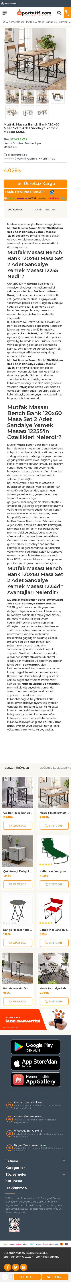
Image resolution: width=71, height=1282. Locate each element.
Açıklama (15, 209)
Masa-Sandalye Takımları (53, 21)
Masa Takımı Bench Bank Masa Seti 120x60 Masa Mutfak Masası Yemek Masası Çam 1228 (55, 812)
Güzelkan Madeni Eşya (27, 143)
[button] (12, 59)
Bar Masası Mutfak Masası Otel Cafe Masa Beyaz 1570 (18, 988)
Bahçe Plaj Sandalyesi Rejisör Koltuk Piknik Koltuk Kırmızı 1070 (55, 929)
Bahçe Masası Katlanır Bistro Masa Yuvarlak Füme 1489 (18, 929)
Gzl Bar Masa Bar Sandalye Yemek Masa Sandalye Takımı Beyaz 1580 (18, 812)
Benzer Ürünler (17, 767)
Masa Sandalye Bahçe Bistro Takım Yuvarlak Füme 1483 (55, 988)
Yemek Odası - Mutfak (21, 21)
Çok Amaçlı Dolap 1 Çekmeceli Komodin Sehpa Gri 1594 (18, 871)
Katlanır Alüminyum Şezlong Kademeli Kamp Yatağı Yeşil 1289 (55, 871)
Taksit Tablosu (44, 209)
